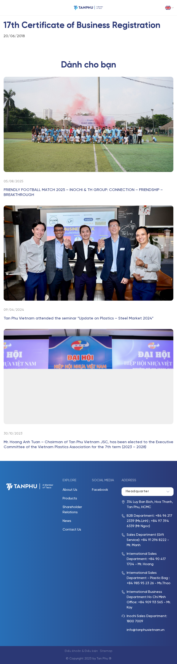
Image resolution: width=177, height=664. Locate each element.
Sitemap (106, 651)
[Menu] (6, 7)
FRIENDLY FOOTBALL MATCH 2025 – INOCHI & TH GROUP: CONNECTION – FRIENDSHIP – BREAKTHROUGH (83, 192)
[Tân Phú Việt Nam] (88, 7)
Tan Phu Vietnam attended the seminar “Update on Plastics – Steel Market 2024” (78, 318)
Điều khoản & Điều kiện (81, 651)
